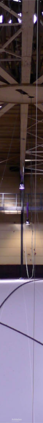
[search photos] (40, 1)
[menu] (2, 1)
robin (13, 421)
